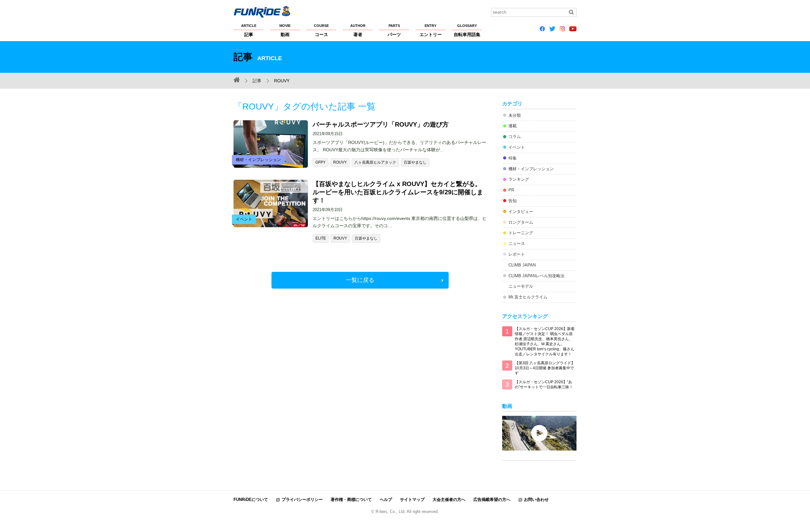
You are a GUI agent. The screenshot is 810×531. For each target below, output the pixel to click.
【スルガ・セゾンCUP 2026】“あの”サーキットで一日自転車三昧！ (544, 384)
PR (511, 190)
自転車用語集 (467, 30)
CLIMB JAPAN (522, 265)
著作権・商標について (351, 499)
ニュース (516, 243)
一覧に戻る (360, 280)
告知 (512, 200)
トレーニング (520, 232)
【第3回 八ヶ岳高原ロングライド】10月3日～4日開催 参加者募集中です (545, 368)
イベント (516, 147)
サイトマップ (412, 499)
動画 (284, 30)
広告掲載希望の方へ (491, 499)
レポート (516, 254)
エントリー (431, 30)
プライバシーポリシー (302, 499)
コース (321, 30)
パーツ (394, 30)
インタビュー (520, 211)
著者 (357, 30)
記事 (248, 30)
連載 (512, 125)
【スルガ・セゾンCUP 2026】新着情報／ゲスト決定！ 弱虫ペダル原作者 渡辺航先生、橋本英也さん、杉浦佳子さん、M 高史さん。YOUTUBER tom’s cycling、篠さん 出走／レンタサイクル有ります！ (545, 341)
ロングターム (520, 222)
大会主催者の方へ (449, 499)
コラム (514, 136)
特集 (512, 158)
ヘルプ (386, 499)
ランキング (518, 179)
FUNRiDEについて (251, 499)
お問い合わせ (536, 499)
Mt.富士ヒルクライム (527, 297)
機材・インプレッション (531, 168)
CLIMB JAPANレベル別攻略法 (536, 275)
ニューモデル (520, 286)
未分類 (514, 115)
